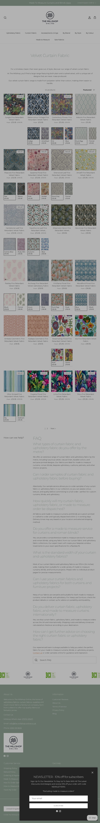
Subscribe (58, 806)
